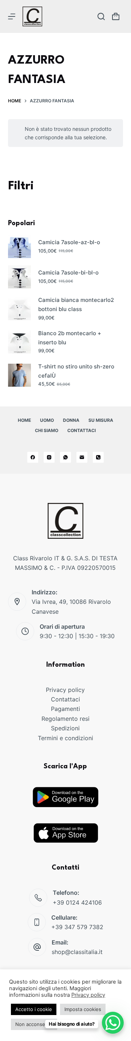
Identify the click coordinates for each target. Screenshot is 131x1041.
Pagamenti (65, 708)
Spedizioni (65, 728)
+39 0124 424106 (77, 902)
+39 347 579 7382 (77, 927)
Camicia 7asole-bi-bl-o (68, 272)
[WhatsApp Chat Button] (113, 1023)
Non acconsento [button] (34, 1024)
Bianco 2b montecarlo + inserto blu (69, 338)
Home (24, 420)
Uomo (47, 420)
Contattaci (81, 430)
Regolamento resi (65, 718)
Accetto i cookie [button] (33, 1009)
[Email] (81, 457)
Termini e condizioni (65, 738)
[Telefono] (98, 457)
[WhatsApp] (65, 457)
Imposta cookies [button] (82, 1009)
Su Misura (100, 420)
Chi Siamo (46, 430)
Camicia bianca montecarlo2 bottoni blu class (76, 304)
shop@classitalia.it (77, 951)
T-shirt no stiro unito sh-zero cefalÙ (76, 371)
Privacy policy (65, 689)
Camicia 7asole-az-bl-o (69, 242)
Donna (71, 420)
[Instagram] (49, 457)
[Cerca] (101, 16)
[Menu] (11, 16)
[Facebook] (32, 457)
